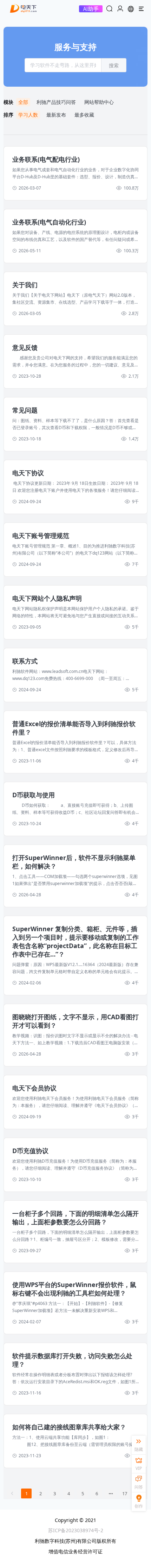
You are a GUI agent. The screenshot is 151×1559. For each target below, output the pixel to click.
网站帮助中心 (99, 102)
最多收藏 (84, 114)
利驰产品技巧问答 (56, 102)
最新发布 (56, 114)
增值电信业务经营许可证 (75, 1551)
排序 (10, 114)
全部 (23, 102)
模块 (10, 102)
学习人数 (28, 114)
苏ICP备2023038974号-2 (75, 1530)
